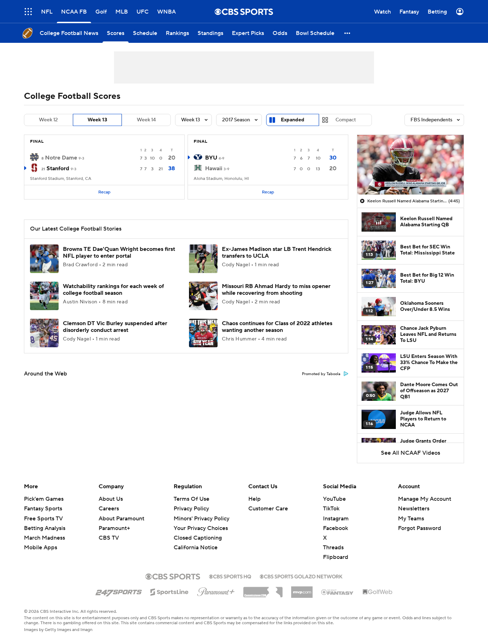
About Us (111, 499)
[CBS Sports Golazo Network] (301, 575)
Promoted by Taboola (321, 374)
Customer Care (268, 508)
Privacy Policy (191, 508)
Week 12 (48, 120)
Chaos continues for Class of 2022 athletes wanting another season (277, 327)
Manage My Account (424, 499)
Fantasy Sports (43, 508)
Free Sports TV (43, 518)
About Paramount (121, 518)
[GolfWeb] (378, 592)
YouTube (334, 499)
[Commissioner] (263, 589)
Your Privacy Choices (201, 528)
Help (254, 499)
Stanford (57, 168)
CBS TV (109, 537)
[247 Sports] (118, 590)
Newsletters (413, 508)
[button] (28, 11)
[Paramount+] (216, 590)
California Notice (196, 547)
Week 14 (146, 120)
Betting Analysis (44, 528)
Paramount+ (114, 528)
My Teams (411, 518)
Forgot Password (419, 528)
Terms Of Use (191, 499)
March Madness (44, 537)
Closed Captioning (198, 537)
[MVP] (302, 589)
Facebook (335, 528)
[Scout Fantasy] (337, 591)
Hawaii (213, 168)
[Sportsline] (169, 591)
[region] (410, 165)
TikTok (331, 508)
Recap (104, 192)
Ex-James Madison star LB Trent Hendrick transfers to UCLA (277, 252)
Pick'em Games (44, 499)
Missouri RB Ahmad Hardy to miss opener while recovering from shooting (276, 290)
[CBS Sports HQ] (230, 575)
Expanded (292, 120)
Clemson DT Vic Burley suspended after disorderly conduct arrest (115, 327)
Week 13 (97, 120)
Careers (109, 508)
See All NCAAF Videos (410, 452)
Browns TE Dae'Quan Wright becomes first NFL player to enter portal (119, 252)
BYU (211, 158)
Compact (345, 120)
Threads (333, 547)
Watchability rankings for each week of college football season (113, 290)
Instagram (336, 518)
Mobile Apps (40, 547)
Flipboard (335, 557)
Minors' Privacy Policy (201, 518)
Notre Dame (61, 158)
